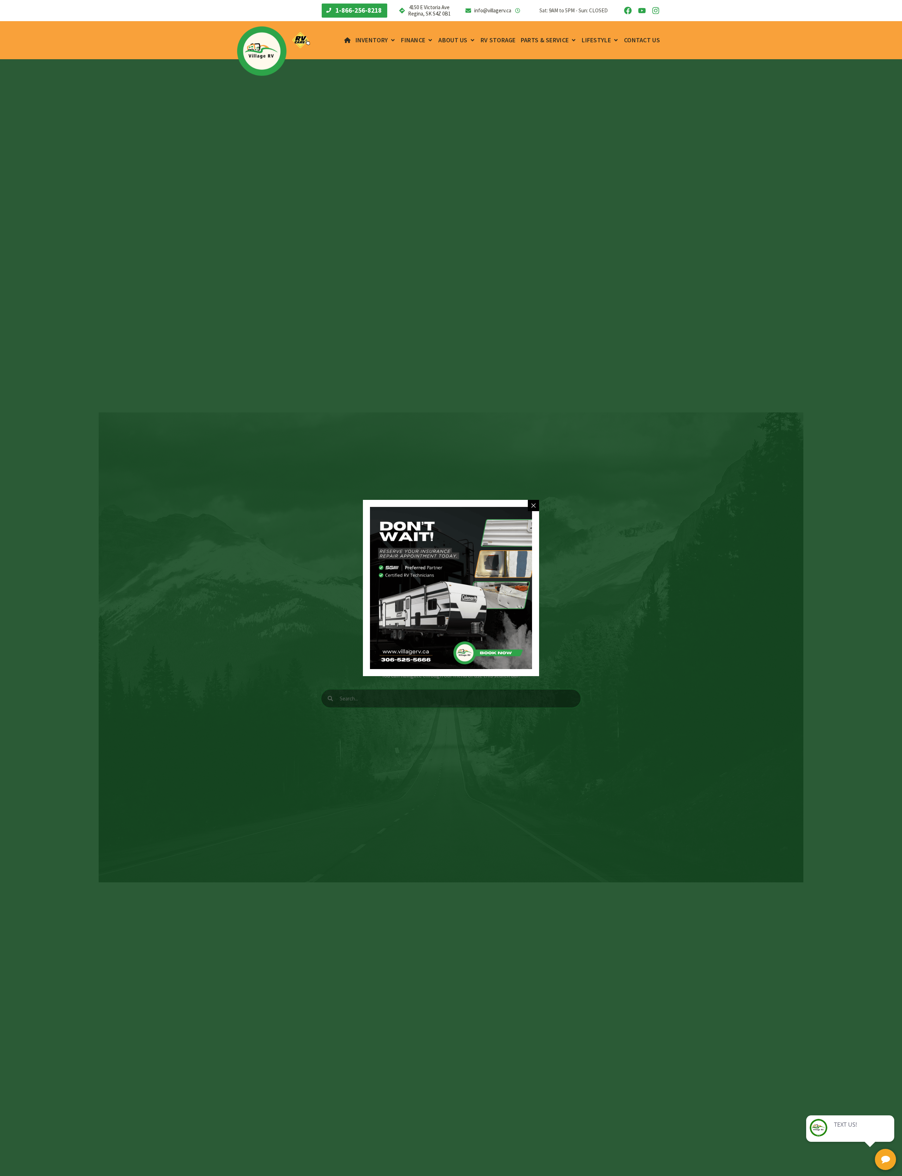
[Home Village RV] (347, 40)
